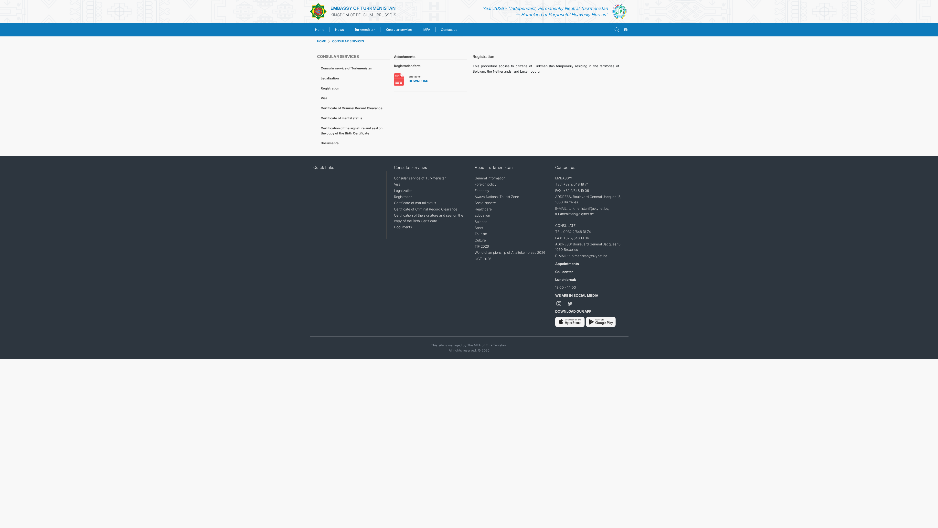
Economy (482, 190)
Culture (480, 240)
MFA (426, 30)
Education (482, 215)
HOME (321, 41)
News (339, 30)
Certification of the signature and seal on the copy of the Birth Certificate (352, 130)
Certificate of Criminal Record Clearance (352, 108)
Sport (479, 228)
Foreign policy (486, 184)
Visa (324, 98)
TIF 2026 (482, 246)
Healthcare (483, 209)
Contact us (449, 30)
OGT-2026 (483, 259)
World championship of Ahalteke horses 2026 (510, 252)
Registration (330, 88)
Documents (330, 143)
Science (481, 222)
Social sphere (485, 203)
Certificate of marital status (341, 118)
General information (490, 178)
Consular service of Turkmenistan (346, 68)
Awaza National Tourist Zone (497, 197)
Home (319, 30)
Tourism (481, 234)
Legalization (330, 78)
